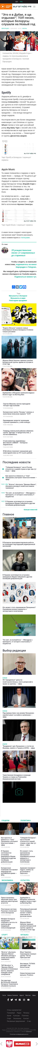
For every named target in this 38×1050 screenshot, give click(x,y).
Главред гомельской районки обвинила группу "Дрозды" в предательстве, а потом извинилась (18, 432)
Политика (26, 820)
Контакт (26, 1018)
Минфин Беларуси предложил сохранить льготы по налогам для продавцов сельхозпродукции (9, 923)
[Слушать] (6, 678)
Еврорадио (5, 28)
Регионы (26, 1013)
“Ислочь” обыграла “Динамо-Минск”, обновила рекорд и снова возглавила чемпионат (20, 486)
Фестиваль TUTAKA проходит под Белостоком (27, 965)
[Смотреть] (6, 484)
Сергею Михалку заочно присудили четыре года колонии (16, 405)
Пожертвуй (11, 1013)
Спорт (5, 935)
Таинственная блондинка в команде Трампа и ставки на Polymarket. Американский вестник (17, 777)
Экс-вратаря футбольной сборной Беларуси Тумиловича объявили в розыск (9, 983)
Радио (19, 1013)
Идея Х (22, 995)
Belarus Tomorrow (12, 995)
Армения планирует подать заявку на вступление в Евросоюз (27, 870)
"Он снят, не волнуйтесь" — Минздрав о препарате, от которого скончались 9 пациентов (20, 494)
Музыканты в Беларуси (18, 296)
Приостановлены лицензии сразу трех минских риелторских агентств (9, 900)
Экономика (7, 880)
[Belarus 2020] (22, 1043)
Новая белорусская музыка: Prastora (27, 974)
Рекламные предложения (16, 1021)
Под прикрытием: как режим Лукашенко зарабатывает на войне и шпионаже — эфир (18, 715)
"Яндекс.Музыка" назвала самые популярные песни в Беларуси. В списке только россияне (18, 330)
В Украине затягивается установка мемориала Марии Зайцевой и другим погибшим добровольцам (20, 503)
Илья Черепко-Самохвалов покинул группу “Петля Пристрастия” (28, 954)
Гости (4, 995)
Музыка (24, 935)
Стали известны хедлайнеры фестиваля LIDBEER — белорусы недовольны (15, 442)
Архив (9, 1016)
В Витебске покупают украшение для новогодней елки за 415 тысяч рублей (17, 452)
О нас (29, 1021)
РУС (21, 2)
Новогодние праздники (18, 300)
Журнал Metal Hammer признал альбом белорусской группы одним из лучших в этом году (18, 362)
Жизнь (24, 28)
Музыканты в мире (18, 298)
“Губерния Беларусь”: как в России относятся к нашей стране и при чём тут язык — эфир (20, 469)
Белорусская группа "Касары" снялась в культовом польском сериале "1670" (18, 413)
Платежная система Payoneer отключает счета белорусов (9, 911)
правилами (29, 1031)
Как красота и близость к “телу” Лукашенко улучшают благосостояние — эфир (21, 477)
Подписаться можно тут (25, 277)
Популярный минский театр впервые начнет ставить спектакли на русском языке (28, 912)
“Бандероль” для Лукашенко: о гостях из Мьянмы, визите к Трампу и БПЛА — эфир (19, 747)
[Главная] (21, 6)
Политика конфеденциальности (19, 1034)
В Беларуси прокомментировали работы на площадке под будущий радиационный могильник (19, 544)
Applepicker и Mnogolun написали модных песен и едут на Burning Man (18, 394)
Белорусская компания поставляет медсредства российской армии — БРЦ (9, 871)
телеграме (25, 238)
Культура (25, 880)
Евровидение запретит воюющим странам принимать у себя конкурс (16, 421)
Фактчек (28, 995)
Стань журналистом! (14, 1010)
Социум (5, 820)
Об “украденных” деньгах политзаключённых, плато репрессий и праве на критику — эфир (18, 682)
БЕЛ (17, 2)
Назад (1, 1043)
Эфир (34, 995)
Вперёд (36, 1043)
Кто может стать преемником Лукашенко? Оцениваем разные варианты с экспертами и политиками (19, 609)
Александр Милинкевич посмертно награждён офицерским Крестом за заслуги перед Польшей (18, 807)
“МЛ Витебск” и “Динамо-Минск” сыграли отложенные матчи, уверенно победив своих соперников (9, 969)
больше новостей (30, 510)
